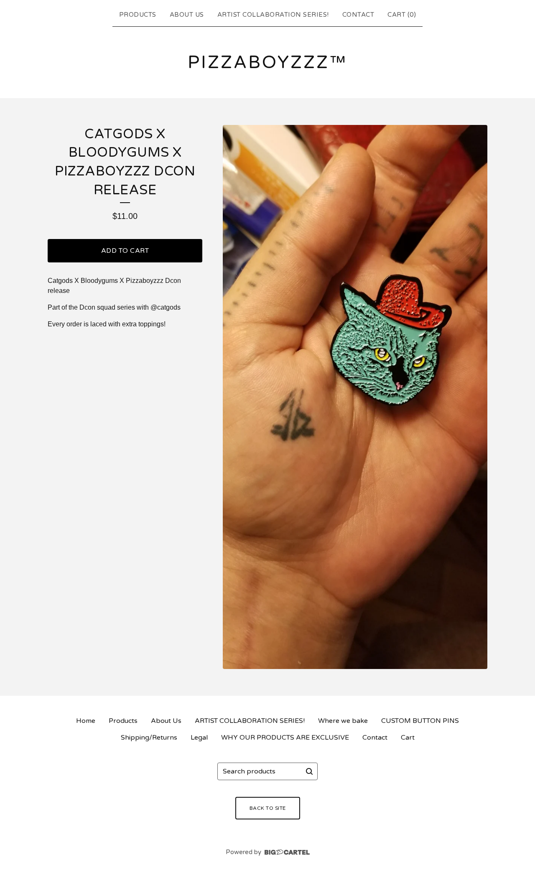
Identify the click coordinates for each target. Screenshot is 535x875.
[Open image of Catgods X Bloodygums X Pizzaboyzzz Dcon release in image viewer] (355, 397)
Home (85, 721)
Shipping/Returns (149, 737)
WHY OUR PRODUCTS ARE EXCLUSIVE (285, 737)
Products (137, 14)
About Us (187, 14)
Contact (358, 14)
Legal (199, 737)
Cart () (401, 14)
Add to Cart (125, 251)
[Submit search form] (309, 771)
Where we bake (343, 721)
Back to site (268, 808)
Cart (408, 737)
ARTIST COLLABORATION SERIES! (273, 14)
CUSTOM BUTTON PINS (420, 721)
